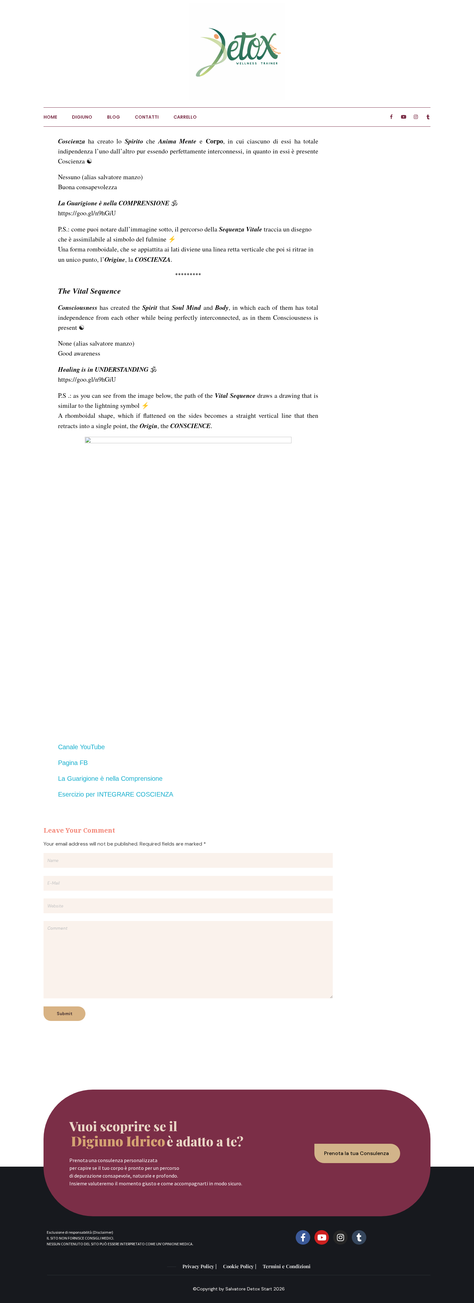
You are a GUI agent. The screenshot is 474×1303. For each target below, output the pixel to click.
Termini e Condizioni (287, 1266)
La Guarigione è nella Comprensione (110, 778)
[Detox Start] (237, 51)
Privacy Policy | (200, 1266)
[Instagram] (340, 1237)
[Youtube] (321, 1237)
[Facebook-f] (303, 1237)
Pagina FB (73, 762)
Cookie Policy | (239, 1266)
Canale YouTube (81, 746)
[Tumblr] (359, 1237)
